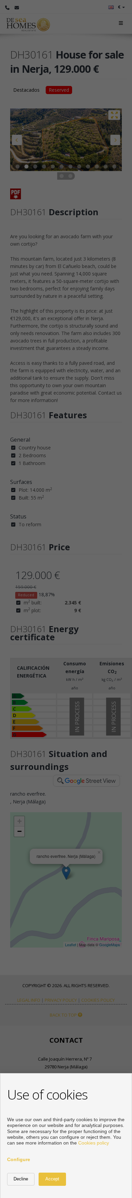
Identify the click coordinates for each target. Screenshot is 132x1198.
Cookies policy (93, 1143)
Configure (18, 1159)
